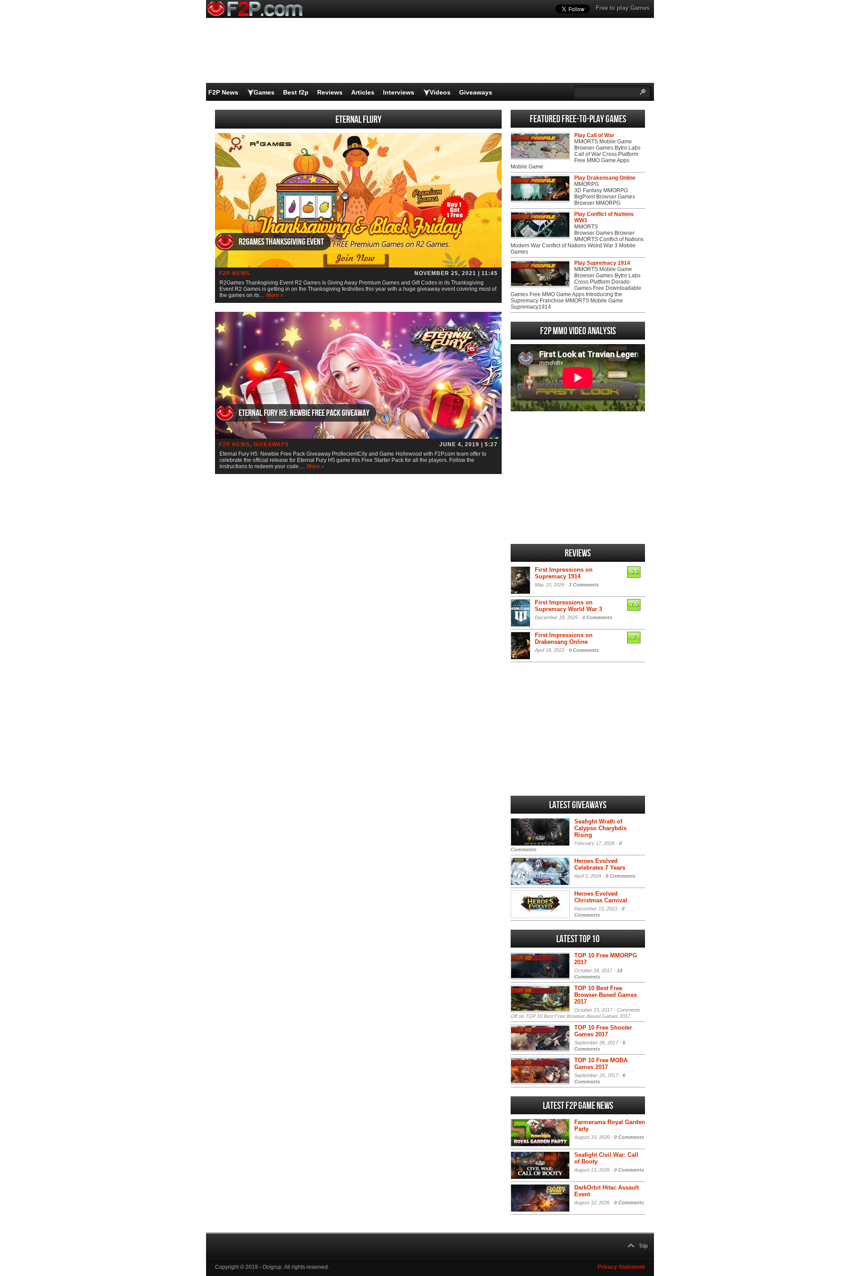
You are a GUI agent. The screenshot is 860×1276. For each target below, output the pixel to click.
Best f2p (296, 92)
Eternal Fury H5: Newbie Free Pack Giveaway (304, 413)
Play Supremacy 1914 (602, 263)
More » (275, 295)
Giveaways (475, 92)
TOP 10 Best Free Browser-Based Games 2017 (605, 995)
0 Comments (597, 617)
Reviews (330, 92)
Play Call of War (594, 135)
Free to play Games (622, 7)
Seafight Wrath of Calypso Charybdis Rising (600, 828)
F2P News (223, 92)
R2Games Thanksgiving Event (281, 242)
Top (643, 1246)
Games (264, 92)
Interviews (398, 92)
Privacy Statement (621, 1267)
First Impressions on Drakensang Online (564, 638)
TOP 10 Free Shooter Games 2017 (603, 1031)
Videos (440, 92)
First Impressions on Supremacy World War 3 (568, 605)
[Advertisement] (578, 478)
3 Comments (584, 584)
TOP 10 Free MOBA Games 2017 (601, 1063)
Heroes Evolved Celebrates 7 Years (599, 864)
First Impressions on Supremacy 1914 (564, 573)
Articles (362, 92)
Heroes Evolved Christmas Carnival (600, 897)
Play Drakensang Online (605, 178)
